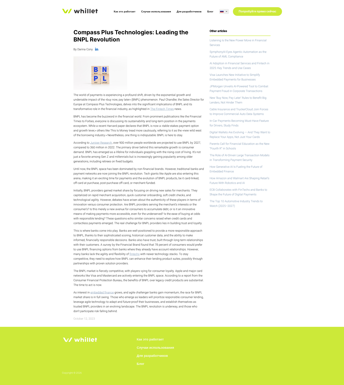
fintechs (135, 254)
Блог (210, 11)
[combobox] (224, 11)
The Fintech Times (162, 109)
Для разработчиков (189, 11)
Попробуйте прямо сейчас (257, 11)
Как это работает (124, 11)
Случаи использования (156, 11)
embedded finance (102, 292)
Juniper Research (101, 142)
